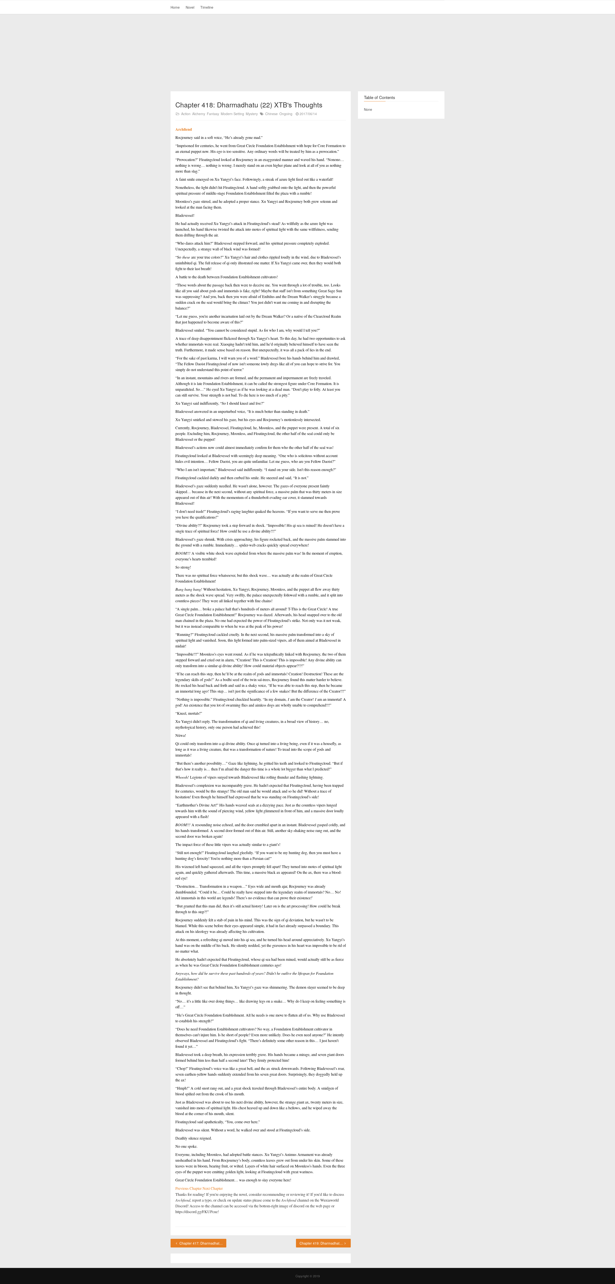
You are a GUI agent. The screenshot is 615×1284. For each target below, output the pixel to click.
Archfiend (183, 129)
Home (175, 7)
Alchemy (198, 113)
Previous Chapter (189, 1188)
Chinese (271, 113)
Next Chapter (213, 1188)
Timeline (206, 7)
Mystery (252, 113)
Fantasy (213, 113)
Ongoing (285, 113)
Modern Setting (232, 113)
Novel (190, 7)
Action (186, 113)
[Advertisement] (307, 53)
